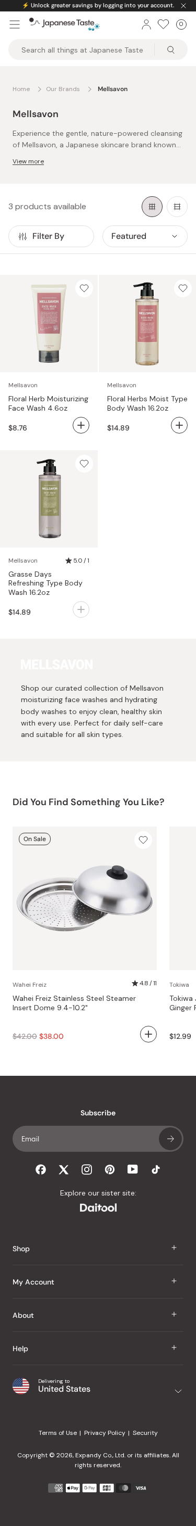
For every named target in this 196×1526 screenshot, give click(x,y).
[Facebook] (41, 1169)
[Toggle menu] (14, 24)
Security (145, 1433)
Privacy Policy (104, 1433)
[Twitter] (64, 1169)
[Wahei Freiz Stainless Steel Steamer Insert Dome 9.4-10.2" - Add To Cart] (148, 1034)
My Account (33, 1282)
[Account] (146, 24)
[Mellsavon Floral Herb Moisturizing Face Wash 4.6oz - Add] (81, 425)
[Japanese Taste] (64, 24)
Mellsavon (23, 385)
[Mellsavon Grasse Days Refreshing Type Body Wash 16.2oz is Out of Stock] (81, 609)
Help (20, 1348)
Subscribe (170, 1138)
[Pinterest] (110, 1169)
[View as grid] (152, 206)
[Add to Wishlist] (84, 288)
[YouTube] (133, 1169)
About (23, 1315)
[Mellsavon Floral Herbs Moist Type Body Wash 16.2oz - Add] (179, 425)
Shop (21, 1248)
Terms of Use (58, 1433)
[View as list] (177, 206)
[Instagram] (87, 1169)
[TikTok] (156, 1169)
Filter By (48, 236)
